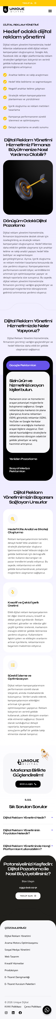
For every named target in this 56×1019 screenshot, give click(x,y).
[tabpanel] (28, 412)
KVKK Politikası (13, 1006)
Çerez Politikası (32, 1006)
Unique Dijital (20, 1002)
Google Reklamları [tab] (22, 365)
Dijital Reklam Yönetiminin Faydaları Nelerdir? (21, 832)
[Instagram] (6, 1013)
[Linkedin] (13, 1013)
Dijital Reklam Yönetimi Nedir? (24, 817)
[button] (50, 11)
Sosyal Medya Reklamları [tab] (19, 470)
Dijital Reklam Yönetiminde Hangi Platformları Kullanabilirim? (26, 847)
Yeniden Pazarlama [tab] (23, 459)
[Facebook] (20, 1013)
